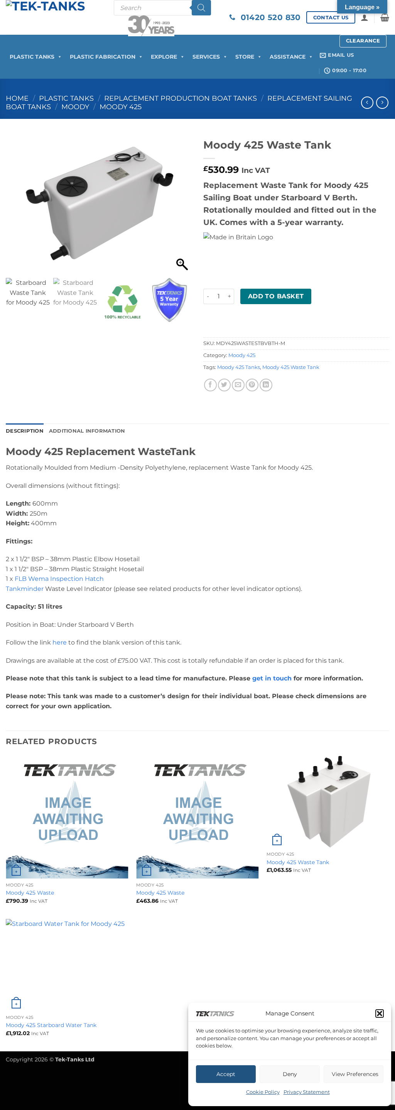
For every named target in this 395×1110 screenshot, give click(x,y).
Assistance (288, 56)
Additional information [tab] (87, 431)
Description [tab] (25, 431)
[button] (379, 1013)
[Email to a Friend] (238, 385)
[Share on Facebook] (210, 385)
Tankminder (25, 588)
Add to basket (276, 296)
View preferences (355, 1074)
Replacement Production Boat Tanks (180, 98)
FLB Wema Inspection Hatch (59, 578)
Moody (75, 106)
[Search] (201, 7)
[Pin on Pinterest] (252, 385)
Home (17, 98)
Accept (225, 1074)
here (59, 642)
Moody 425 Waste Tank (290, 367)
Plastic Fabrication (102, 56)
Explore (164, 56)
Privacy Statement (307, 1092)
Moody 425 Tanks (238, 367)
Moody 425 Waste (30, 892)
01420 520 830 (268, 17)
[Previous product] (382, 102)
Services (206, 56)
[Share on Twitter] (224, 385)
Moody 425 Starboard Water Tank (51, 1025)
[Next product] (367, 102)
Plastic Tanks (32, 56)
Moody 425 (121, 106)
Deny (290, 1074)
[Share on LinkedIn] (266, 385)
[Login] (364, 17)
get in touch (272, 678)
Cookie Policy (263, 1092)
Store (244, 56)
